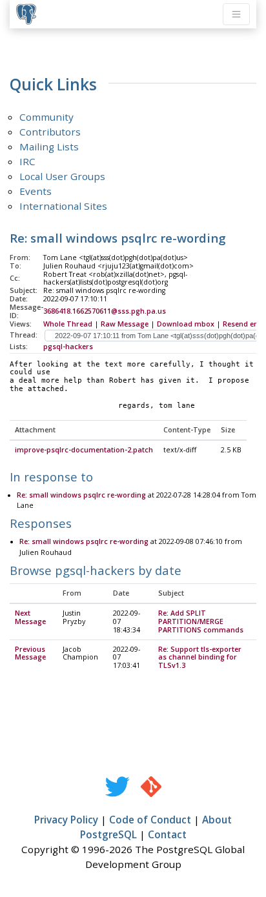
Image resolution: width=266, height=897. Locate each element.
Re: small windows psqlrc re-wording (81, 494)
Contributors (50, 131)
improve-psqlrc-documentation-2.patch (84, 449)
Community (46, 116)
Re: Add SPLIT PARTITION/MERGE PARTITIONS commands (200, 621)
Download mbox (185, 323)
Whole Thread (67, 323)
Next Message (30, 617)
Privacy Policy (66, 819)
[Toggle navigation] (236, 14)
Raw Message (124, 323)
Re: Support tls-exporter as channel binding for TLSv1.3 (199, 657)
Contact (167, 834)
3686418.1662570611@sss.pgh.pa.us (104, 311)
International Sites (63, 205)
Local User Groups (62, 176)
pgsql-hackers (68, 346)
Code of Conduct (150, 819)
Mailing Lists (49, 146)
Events (35, 191)
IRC (27, 161)
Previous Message (30, 653)
